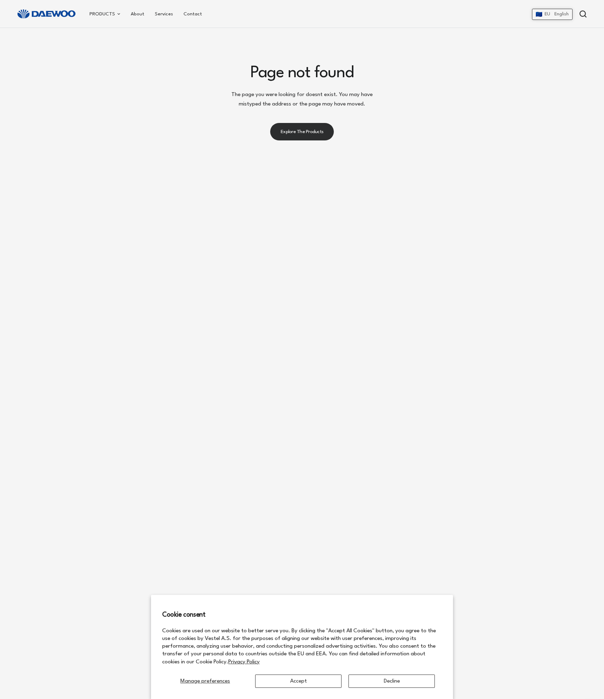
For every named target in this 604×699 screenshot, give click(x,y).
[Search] (581, 14)
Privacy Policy (244, 662)
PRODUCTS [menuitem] (102, 14)
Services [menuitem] (164, 14)
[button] (552, 14)
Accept (298, 681)
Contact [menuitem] (193, 14)
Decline (392, 681)
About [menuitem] (137, 14)
